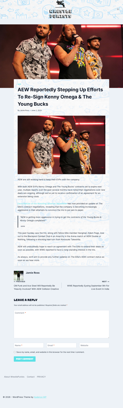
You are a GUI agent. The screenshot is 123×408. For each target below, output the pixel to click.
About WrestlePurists (14, 377)
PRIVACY (41, 377)
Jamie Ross (24, 110)
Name (18, 345)
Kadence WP (40, 397)
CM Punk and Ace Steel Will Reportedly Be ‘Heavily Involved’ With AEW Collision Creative (36, 285)
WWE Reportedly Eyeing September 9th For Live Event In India (88, 285)
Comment (20, 313)
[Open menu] (118, 9)
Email (51, 345)
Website (84, 345)
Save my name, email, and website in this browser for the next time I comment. (50, 352)
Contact (31, 377)
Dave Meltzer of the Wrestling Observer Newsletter (42, 203)
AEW (19, 84)
